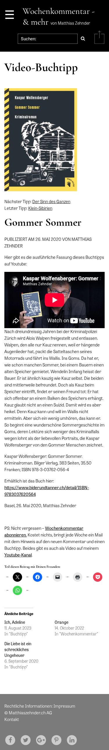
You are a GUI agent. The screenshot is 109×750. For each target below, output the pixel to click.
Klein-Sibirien (40, 208)
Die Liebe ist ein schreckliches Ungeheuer (17, 649)
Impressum (64, 706)
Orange (61, 622)
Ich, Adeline (14, 622)
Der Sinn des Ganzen (51, 201)
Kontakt (11, 719)
